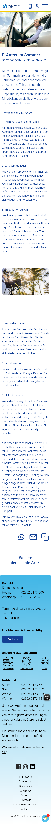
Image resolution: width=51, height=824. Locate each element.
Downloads (25, 790)
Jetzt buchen (10, 618)
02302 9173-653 (32, 694)
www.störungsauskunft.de (27, 706)
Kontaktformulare (13, 588)
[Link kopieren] (45, 537)
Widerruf (25, 809)
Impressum (25, 776)
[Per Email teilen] (33, 537)
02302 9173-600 (32, 592)
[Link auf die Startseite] (10, 6)
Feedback (12, 639)
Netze (25, 799)
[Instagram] (25, 766)
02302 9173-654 (32, 698)
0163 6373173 (31, 597)
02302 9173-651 (32, 685)
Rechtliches (25, 786)
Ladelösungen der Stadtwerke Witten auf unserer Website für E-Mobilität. (25, 521)
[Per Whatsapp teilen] (21, 537)
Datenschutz (25, 781)
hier (4, 752)
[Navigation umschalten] (46, 6)
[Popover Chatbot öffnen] (45, 818)
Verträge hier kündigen (25, 804)
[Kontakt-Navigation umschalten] (30, 6)
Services (25, 795)
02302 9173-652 (32, 689)
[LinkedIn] (32, 766)
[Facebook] (18, 766)
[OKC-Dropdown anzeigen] (37, 6)
